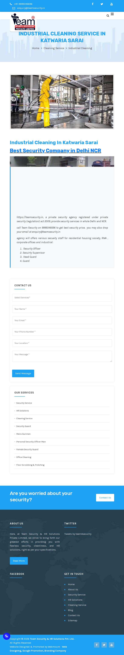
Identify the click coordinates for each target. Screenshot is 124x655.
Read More (19, 560)
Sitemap (72, 620)
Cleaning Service (54, 48)
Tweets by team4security (77, 533)
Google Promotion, (33, 650)
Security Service (24, 403)
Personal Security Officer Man (31, 441)
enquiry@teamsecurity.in (31, 8)
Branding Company (55, 650)
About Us (73, 589)
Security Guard (23, 426)
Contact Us (105, 497)
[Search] (108, 15)
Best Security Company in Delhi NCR (55, 150)
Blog (70, 610)
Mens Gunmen (23, 434)
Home (35, 48)
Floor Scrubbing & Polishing (30, 465)
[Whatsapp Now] (6, 634)
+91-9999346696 (22, 3)
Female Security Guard (27, 449)
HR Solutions (22, 410)
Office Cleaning (23, 457)
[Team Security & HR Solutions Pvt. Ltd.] (23, 21)
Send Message (23, 373)
